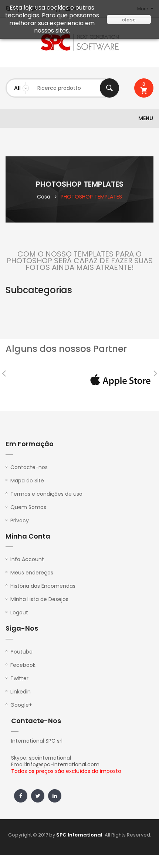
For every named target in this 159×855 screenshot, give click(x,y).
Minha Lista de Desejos (39, 599)
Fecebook (22, 665)
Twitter (19, 678)
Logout (19, 612)
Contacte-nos (29, 467)
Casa (43, 196)
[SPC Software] (79, 42)
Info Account (27, 559)
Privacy (19, 520)
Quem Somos (28, 507)
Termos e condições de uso (46, 494)
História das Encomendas (42, 586)
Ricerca (109, 88)
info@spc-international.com (62, 764)
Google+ (21, 705)
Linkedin (20, 691)
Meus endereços (31, 572)
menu (145, 118)
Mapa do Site (27, 480)
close (129, 20)
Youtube (21, 651)
